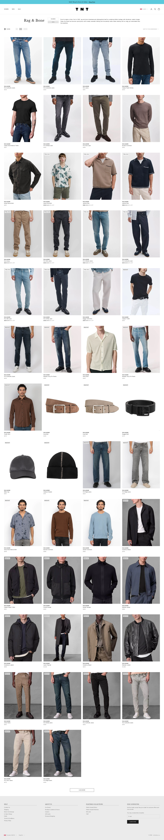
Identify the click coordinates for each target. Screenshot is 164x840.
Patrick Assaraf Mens (91, 807)
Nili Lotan (88, 811)
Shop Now (92, 2)
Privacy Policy (7, 820)
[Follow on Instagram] (9, 829)
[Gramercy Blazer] (141, 522)
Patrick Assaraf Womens (92, 809)
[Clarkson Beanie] (62, 464)
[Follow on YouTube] (14, 829)
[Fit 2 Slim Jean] (23, 291)
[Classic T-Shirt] (141, 291)
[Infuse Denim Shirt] (23, 176)
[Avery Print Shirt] (62, 176)
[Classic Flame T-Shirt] (23, 580)
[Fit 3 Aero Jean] (102, 118)
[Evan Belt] (62, 407)
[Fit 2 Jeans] (102, 60)
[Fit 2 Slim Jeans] (62, 233)
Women (53, 19)
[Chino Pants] (23, 695)
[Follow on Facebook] (5, 829)
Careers (47, 811)
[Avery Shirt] (102, 349)
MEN (13, 9)
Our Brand (47, 807)
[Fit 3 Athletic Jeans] (102, 233)
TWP (87, 814)
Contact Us (7, 807)
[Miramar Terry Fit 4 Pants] (62, 349)
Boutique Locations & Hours (52, 809)
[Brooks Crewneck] (141, 118)
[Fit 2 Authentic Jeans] (102, 695)
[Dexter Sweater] (102, 580)
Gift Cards (47, 814)
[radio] (17, 29)
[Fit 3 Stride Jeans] (62, 695)
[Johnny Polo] (102, 176)
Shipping (6, 809)
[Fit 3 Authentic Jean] (141, 233)
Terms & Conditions (9, 818)
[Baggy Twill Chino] (102, 291)
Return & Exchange (9, 811)
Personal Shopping (50, 816)
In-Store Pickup (8, 814)
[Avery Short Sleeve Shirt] (23, 522)
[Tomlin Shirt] (23, 407)
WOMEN (6, 9)
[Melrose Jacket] (141, 580)
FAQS (5, 816)
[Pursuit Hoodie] (62, 580)
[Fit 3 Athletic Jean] (62, 118)
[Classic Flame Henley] (141, 60)
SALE (19, 9)
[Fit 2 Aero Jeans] (23, 753)
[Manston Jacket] (141, 637)
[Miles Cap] (23, 464)
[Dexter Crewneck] (102, 522)
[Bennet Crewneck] (62, 522)
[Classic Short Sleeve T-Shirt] (23, 118)
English (21, 835)
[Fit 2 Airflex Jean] (62, 291)
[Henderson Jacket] (23, 637)
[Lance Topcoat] (62, 637)
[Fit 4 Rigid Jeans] (102, 464)
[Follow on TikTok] (18, 829)
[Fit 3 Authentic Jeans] (23, 60)
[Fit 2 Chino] (23, 233)
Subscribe (133, 821)
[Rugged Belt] (141, 407)
